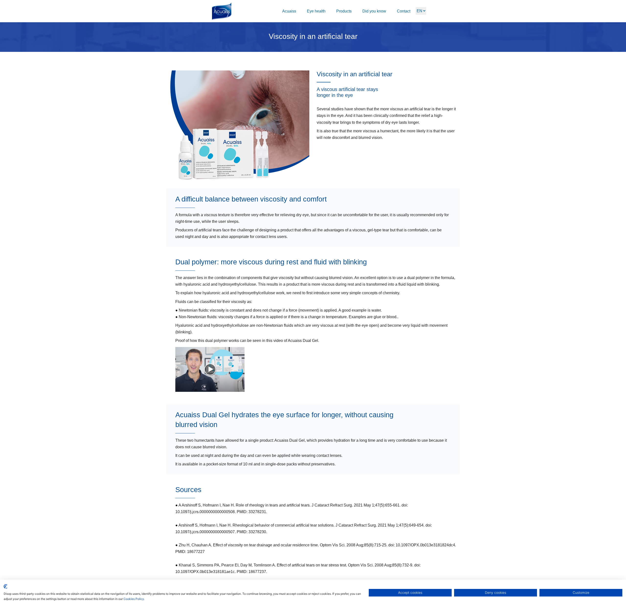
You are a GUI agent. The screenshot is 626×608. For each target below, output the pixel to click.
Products (344, 11)
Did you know (374, 11)
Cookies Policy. (134, 599)
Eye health (316, 11)
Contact (403, 11)
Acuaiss (289, 11)
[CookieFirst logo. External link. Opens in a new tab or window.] (5, 586)
